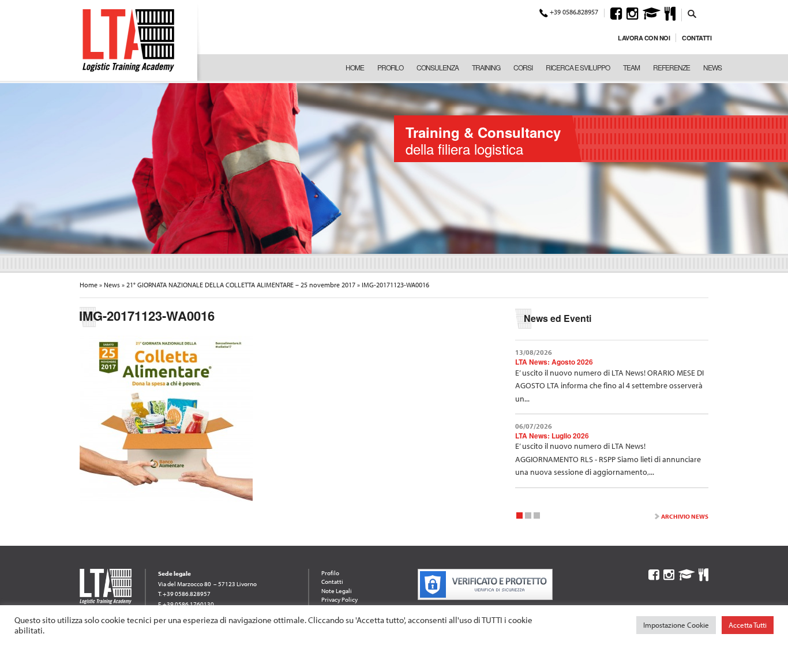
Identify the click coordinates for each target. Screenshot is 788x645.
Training (486, 67)
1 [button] (519, 517)
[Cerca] (692, 13)
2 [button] (528, 517)
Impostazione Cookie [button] (676, 624)
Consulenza (437, 67)
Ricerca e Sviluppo (578, 67)
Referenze (671, 67)
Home (355, 67)
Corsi (522, 67)
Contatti (696, 37)
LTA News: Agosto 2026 (554, 362)
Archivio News (684, 516)
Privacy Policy (339, 599)
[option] (394, 167)
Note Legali (336, 591)
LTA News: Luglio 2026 (552, 435)
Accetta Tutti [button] (748, 624)
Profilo (390, 67)
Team (631, 67)
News (712, 67)
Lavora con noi (644, 37)
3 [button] (537, 517)
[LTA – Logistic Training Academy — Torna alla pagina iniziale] (128, 40)
